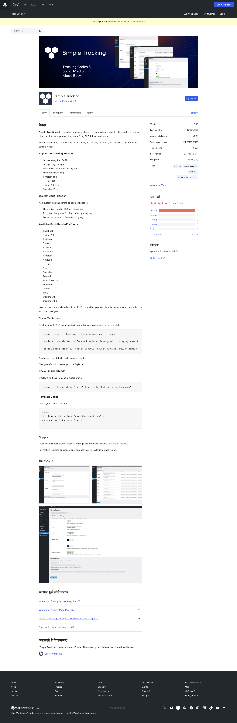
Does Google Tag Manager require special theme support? (68, 618)
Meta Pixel (193, 172)
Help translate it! (138, 21)
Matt (188, 687)
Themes (58, 687)
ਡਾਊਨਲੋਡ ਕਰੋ (191, 98)
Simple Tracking (119, 443)
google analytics (190, 166)
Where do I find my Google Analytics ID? (59, 601)
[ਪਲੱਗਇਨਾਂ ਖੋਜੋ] (40, 31)
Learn (100, 682)
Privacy (14, 695)
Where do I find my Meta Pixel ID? (56, 610)
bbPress (190, 691)
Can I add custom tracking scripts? (56, 627)
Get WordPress (224, 5)
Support (101, 687)
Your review (156, 234)
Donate (146, 691)
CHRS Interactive (63, 100)
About (13, 682)
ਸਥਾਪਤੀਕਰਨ (75, 113)
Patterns (58, 695)
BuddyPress (191, 695)
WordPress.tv (105, 695)
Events (145, 687)
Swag (145, 695)
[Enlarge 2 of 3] (138, 469)
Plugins (58, 691)
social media (183, 177)
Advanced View (158, 185)
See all (194, 234)
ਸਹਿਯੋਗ (194, 113)
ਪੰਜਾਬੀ (39, 708)
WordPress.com (193, 682)
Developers (103, 691)
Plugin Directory (18, 14)
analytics (177, 166)
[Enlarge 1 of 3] (85, 469)
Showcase (59, 682)
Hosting (14, 691)
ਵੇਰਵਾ (44, 113)
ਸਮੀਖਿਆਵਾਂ (58, 113)
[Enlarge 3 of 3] (138, 509)
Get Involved (147, 682)
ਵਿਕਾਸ (90, 113)
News (13, 687)
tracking (193, 177)
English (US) (192, 159)
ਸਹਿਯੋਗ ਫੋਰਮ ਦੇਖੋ (158, 257)
